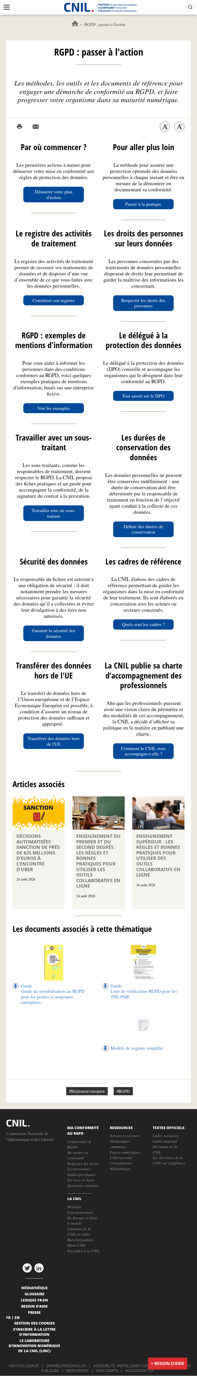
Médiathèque (120, 1168)
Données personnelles (66, 1365)
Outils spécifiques (81, 1174)
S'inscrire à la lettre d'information (34, 1332)
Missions (74, 1206)
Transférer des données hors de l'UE (53, 741)
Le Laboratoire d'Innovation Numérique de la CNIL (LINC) (34, 1345)
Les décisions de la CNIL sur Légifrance (169, 1160)
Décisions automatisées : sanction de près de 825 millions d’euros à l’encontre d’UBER (38, 853)
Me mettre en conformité (77, 1155)
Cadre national (165, 1141)
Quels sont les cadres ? (143, 624)
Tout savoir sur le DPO (143, 396)
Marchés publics (80, 1239)
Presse (34, 1312)
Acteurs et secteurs (125, 1135)
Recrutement (77, 1370)
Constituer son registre (54, 300)
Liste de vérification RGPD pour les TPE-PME (144, 994)
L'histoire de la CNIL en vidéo (79, 1231)
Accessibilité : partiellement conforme (126, 1365)
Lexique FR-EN (34, 1299)
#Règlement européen (87, 1091)
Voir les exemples (53, 408)
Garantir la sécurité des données (53, 633)
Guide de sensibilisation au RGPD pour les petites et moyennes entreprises (52, 996)
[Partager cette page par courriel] (36, 127)
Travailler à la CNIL (83, 1250)
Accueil (75, 23)
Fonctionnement (80, 1212)
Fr (8, 1317)
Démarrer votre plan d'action (53, 194)
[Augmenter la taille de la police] (179, 127)
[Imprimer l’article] (19, 127)
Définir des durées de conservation (143, 529)
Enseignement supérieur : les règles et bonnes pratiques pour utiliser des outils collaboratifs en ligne (158, 855)
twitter (27, 1268)
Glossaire (34, 1293)
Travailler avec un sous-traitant (53, 513)
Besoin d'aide (169, 1363)
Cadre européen (166, 1135)
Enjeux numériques (125, 1152)
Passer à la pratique (143, 204)
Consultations (121, 1162)
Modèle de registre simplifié (137, 1048)
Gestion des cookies (34, 1323)
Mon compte (107, 1370)
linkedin (39, 1268)
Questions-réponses (83, 1185)
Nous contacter (139, 1370)
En (17, 1317)
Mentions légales (24, 1365)
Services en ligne (80, 1179)
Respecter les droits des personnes (143, 303)
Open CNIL (76, 1245)
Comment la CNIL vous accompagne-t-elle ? (143, 751)
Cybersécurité (121, 1157)
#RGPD (123, 1091)
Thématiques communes (120, 1144)
